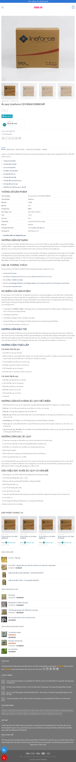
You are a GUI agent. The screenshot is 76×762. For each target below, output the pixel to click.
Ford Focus (49, 283)
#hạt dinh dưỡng (49, 710)
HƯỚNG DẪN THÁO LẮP (15, 344)
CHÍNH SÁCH (46, 756)
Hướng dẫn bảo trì (9, 174)
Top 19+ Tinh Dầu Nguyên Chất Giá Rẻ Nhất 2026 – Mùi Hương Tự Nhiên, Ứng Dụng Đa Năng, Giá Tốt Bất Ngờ (39, 693)
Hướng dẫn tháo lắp (9, 177)
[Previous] (5, 48)
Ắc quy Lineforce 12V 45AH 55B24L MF (9, 537)
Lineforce (31, 199)
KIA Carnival (12, 273)
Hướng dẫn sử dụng (9, 164)
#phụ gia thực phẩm (68, 710)
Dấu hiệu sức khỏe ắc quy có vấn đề (14, 187)
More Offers (20, 149)
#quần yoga (5, 713)
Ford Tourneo (41, 283)
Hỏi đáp (44, 149)
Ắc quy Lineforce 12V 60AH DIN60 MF (28, 537)
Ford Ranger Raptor (30, 283)
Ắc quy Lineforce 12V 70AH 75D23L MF (66, 537)
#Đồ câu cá (27, 713)
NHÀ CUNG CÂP (37, 756)
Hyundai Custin (17, 286)
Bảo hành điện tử (39, 228)
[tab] (3, 149)
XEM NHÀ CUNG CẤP (38, 744)
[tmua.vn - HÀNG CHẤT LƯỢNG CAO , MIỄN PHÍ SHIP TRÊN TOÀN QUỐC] (38, 7)
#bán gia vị (4, 710)
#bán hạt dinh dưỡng (14, 710)
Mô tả (3, 149)
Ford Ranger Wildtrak (16, 283)
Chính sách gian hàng (33, 149)
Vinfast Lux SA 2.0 (37, 276)
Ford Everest (65, 283)
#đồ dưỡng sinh (35, 713)
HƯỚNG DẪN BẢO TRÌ (14, 329)
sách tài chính (50, 713)
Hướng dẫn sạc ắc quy (10, 184)
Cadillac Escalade (17, 280)
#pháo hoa (58, 710)
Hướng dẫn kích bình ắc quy (12, 180)
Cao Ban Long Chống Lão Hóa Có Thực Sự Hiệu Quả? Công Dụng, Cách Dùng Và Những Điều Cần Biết (38, 687)
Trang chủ (5, 101)
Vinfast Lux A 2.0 (16, 276)
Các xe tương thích (9, 167)
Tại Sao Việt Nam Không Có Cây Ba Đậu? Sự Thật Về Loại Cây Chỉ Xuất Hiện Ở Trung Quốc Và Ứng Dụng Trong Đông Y (39, 682)
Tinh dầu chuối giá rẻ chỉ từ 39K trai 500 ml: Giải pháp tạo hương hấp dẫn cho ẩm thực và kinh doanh (38, 698)
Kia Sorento (57, 283)
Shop (21, 756)
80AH (29, 209)
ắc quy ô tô (9, 134)
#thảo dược (13, 713)
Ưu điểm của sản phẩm (10, 171)
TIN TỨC (53, 756)
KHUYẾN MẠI (28, 756)
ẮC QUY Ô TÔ (15, 101)
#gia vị (41, 710)
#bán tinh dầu (35, 710)
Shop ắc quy (12, 123)
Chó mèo (43, 713)
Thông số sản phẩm (9, 161)
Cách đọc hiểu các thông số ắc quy (14, 235)
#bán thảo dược (26, 710)
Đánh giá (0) (10, 149)
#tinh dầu (20, 713)
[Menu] (2, 7)
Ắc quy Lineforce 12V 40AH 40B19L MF (47, 537)
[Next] (70, 48)
